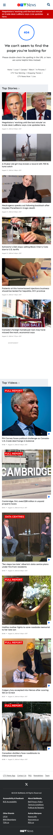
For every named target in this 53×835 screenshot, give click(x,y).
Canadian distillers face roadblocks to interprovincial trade (21, 754)
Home (9, 70)
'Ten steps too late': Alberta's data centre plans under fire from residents (25, 565)
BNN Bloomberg (9, 819)
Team (47, 775)
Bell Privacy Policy (35, 802)
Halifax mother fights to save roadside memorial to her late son (26, 628)
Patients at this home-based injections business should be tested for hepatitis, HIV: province (25, 289)
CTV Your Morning (18, 73)
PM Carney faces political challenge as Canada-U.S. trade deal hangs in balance (25, 439)
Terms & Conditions (36, 805)
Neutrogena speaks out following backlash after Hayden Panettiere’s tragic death (26, 206)
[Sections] (4, 4)
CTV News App (9, 775)
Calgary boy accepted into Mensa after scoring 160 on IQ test (25, 691)
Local (16, 70)
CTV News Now (24, 76)
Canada (24, 70)
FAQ (30, 775)
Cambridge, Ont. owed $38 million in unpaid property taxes (23, 502)
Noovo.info (32, 817)
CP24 (5, 817)
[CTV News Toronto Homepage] (26, 4)
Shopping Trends (34, 73)
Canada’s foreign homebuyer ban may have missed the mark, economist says (23, 331)
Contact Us (21, 775)
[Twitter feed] (26, 784)
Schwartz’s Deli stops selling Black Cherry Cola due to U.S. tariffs (25, 248)
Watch (31, 70)
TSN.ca (6, 822)
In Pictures (40, 70)
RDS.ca (31, 822)
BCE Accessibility (10, 802)
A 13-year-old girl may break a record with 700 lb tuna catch (25, 165)
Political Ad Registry (36, 808)
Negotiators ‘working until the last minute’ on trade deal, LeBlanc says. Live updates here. (24, 123)
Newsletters (38, 775)
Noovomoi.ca (33, 819)
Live (34, 76)
